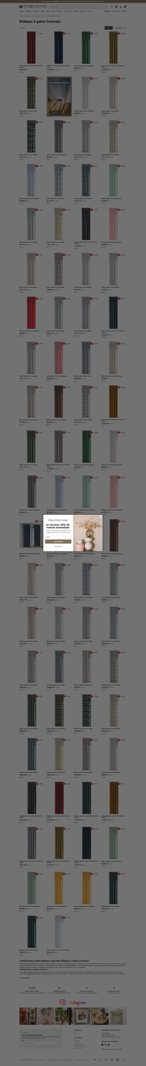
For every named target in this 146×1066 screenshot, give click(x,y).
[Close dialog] (100, 516)
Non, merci (58, 546)
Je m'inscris (58, 541)
